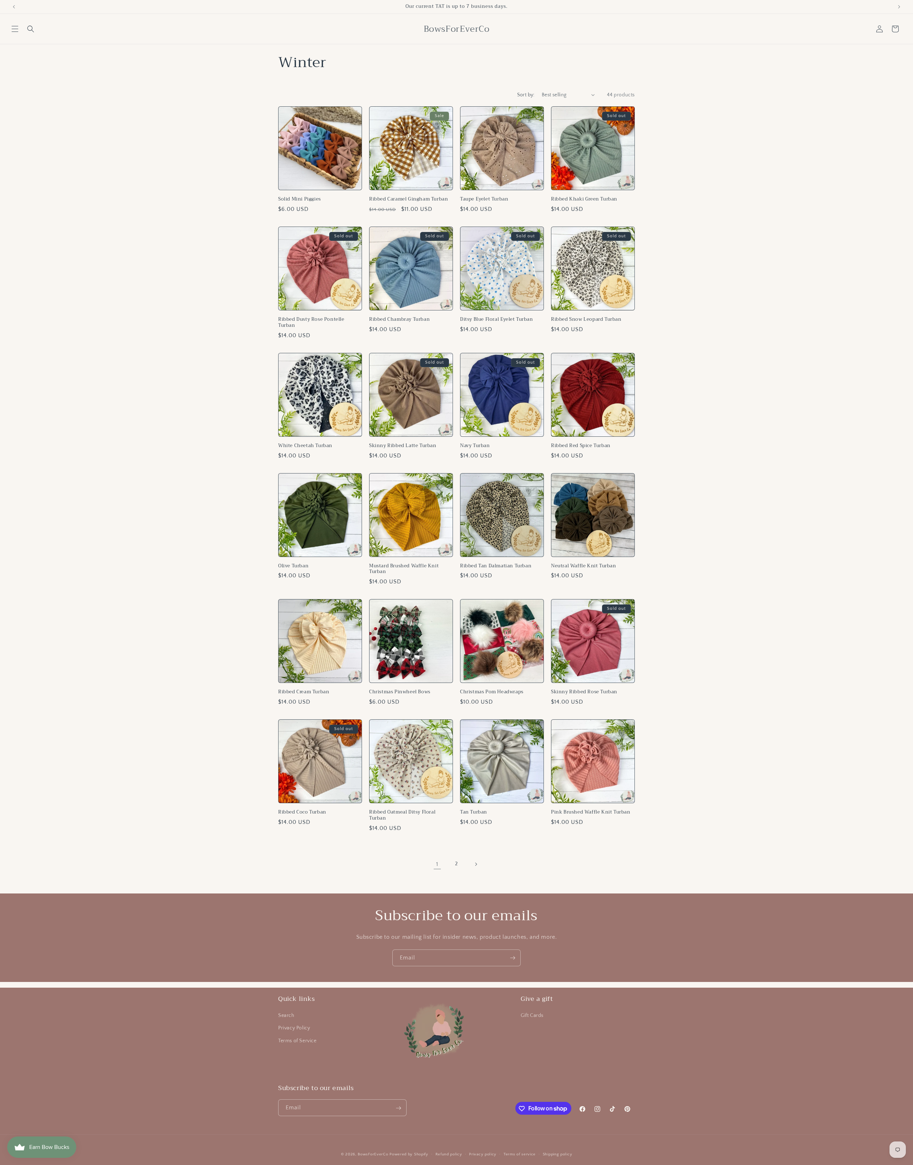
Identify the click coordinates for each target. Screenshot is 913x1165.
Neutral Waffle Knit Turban (583, 566)
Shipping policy (557, 1154)
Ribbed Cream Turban (303, 692)
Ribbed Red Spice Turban (581, 446)
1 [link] (437, 864)
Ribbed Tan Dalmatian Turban (495, 566)
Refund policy (448, 1154)
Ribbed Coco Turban (302, 812)
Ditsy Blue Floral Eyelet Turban (496, 319)
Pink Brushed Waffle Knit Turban (591, 812)
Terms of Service (297, 1041)
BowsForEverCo (373, 1154)
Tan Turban (473, 812)
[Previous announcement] (14, 7)
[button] (15, 29)
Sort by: (526, 95)
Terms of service (520, 1154)
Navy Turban (475, 446)
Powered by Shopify (408, 1154)
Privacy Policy (294, 1028)
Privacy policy (482, 1154)
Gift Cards (532, 1016)
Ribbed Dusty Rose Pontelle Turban (311, 322)
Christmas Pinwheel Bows (399, 692)
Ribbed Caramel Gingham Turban (408, 199)
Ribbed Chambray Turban (399, 319)
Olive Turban (293, 566)
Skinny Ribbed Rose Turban (584, 692)
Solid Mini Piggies (299, 199)
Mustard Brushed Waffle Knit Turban (404, 569)
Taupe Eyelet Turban (484, 199)
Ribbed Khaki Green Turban (584, 199)
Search (286, 1016)
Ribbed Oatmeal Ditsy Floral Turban (402, 815)
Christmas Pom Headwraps (492, 692)
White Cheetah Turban (305, 446)
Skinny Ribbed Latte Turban (403, 446)
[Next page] (476, 864)
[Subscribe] (512, 957)
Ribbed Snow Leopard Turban (586, 319)
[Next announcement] (899, 7)
